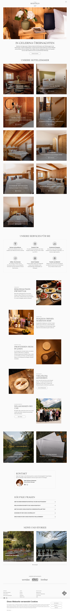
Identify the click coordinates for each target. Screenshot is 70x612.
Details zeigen (9, 610)
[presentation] (35, 502)
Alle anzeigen (35, 564)
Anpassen (55, 605)
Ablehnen (56, 607)
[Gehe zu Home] (35, 4)
